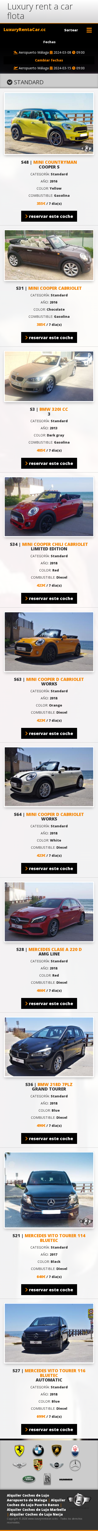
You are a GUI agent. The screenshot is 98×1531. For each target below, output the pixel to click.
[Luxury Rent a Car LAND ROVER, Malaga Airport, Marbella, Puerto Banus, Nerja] (30, 1478)
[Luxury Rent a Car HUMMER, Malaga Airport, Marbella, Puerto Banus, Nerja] (67, 1478)
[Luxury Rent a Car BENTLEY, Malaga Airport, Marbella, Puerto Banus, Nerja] (21, 1464)
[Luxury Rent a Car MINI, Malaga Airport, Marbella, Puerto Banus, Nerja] (58, 1464)
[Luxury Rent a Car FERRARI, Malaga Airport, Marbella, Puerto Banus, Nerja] (21, 1450)
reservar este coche (50, 216)
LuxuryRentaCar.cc (25, 29)
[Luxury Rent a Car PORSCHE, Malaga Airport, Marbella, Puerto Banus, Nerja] (40, 1464)
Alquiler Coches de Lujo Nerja (36, 1514)
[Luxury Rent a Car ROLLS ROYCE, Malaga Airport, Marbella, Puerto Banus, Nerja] (49, 1478)
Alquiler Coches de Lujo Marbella (36, 1509)
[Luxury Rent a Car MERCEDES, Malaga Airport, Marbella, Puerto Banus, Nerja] (77, 1464)
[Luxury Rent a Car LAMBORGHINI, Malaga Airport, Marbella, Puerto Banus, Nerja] (58, 1450)
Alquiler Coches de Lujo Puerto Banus (36, 1502)
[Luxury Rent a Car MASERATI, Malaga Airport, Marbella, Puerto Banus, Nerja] (77, 1450)
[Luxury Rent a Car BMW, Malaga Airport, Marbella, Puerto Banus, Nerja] (40, 1450)
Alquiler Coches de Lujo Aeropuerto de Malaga (28, 1497)
